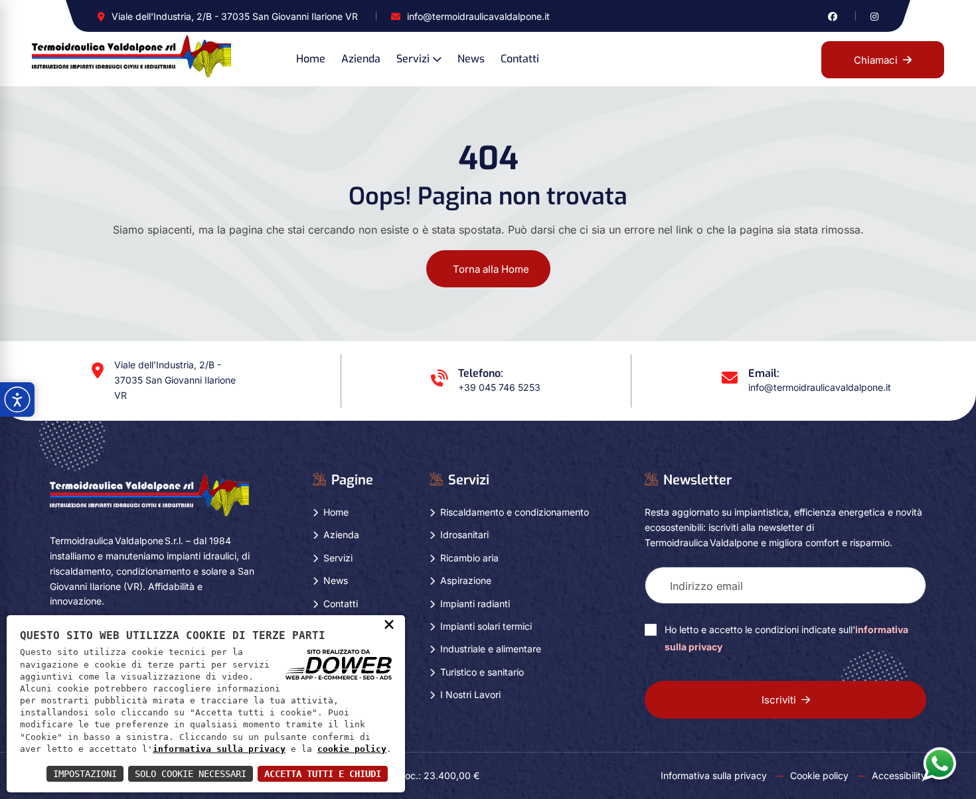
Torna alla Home (491, 269)
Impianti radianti (475, 603)
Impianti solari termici (486, 626)
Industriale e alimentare (490, 648)
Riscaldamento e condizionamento (514, 512)
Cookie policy (819, 775)
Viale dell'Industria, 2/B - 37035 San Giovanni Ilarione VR (235, 16)
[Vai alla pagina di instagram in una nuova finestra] (874, 16)
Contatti (520, 59)
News (471, 59)
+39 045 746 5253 (499, 387)
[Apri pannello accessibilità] (17, 399)
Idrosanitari (464, 534)
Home (310, 59)
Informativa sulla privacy (714, 775)
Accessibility (899, 775)
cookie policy (351, 749)
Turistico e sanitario (482, 672)
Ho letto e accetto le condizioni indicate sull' (786, 638)
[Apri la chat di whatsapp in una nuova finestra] (939, 763)
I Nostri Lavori (470, 694)
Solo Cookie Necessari (190, 773)
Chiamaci (876, 60)
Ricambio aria (469, 557)
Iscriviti (779, 699)
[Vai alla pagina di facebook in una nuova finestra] (832, 16)
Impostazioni (85, 773)
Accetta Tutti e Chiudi (322, 773)
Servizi (413, 59)
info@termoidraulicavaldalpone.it (478, 16)
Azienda (360, 59)
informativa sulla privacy (219, 749)
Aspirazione (465, 580)
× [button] (389, 623)
